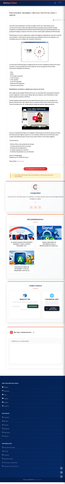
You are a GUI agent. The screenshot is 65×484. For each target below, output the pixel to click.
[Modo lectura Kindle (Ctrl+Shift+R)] (61, 472)
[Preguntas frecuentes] (35, 207)
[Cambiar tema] (61, 468)
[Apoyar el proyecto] (31, 207)
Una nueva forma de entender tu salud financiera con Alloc (22, 268)
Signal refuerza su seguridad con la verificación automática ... (49, 244)
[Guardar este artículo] (61, 476)
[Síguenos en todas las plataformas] (39, 207)
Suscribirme (33, 306)
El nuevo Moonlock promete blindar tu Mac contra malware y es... (21, 244)
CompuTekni (37, 479)
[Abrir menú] (60, 3)
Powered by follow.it (25, 309)
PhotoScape (20, 161)
